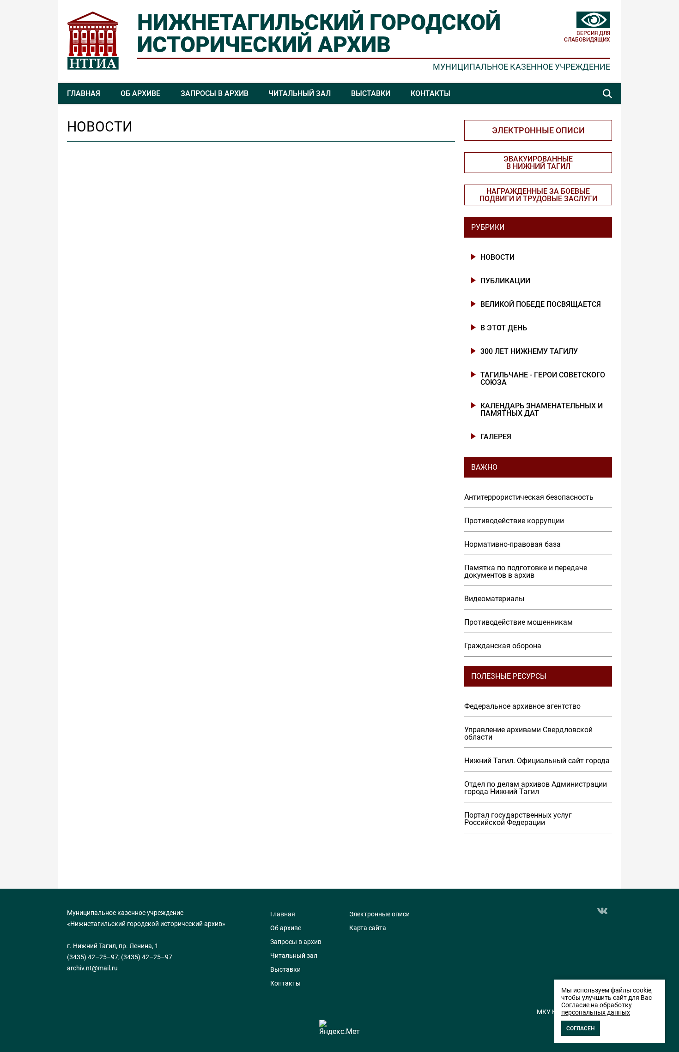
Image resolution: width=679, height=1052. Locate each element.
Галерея (495, 437)
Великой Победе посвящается (540, 304)
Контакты (430, 93)
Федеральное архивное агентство (522, 706)
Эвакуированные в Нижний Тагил (538, 163)
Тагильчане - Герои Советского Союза (542, 378)
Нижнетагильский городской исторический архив (319, 33)
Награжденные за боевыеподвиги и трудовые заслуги (538, 195)
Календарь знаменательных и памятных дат (541, 409)
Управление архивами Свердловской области (528, 733)
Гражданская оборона (502, 646)
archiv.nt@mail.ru (92, 968)
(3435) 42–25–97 (92, 957)
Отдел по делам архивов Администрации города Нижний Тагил (535, 788)
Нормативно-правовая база (512, 544)
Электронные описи (538, 130)
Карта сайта (367, 928)
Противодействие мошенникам (518, 622)
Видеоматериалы (494, 599)
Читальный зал (299, 93)
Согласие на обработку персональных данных (596, 1008)
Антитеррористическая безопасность (529, 497)
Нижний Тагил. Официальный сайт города (537, 761)
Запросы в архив (215, 93)
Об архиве (140, 93)
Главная (83, 93)
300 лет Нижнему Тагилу (529, 351)
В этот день (503, 328)
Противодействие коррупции (514, 521)
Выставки (370, 93)
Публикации (505, 281)
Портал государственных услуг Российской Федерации (518, 819)
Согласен (580, 1028)
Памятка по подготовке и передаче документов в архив (525, 571)
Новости (497, 257)
